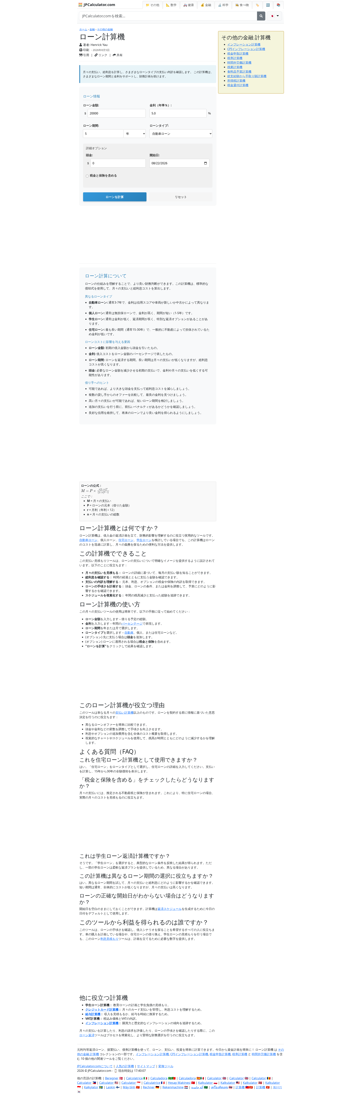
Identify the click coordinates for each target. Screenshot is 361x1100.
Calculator (214, 1078)
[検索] (261, 16)
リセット (181, 197)
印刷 (85, 50)
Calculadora (158, 1078)
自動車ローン (88, 540)
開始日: (155, 155)
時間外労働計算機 (239, 62)
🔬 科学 (223, 5)
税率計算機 (234, 58)
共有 (119, 55)
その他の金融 (105, 29)
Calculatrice (152, 1083)
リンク (102, 55)
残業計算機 (234, 67)
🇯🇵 (273, 15)
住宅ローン (125, 540)
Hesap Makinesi (179, 1083)
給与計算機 (92, 1014)
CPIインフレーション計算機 (246, 49)
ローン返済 (86, 1035)
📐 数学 (171, 5)
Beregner (111, 1078)
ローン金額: (91, 105)
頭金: (89, 155)
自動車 (128, 632)
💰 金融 (206, 5)
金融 (92, 29)
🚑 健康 (188, 5)
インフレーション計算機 (101, 1023)
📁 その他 (152, 5)
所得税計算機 (236, 80)
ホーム (83, 29)
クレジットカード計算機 (101, 1009)
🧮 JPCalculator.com (96, 4)
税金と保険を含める (103, 175)
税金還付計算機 (237, 85)
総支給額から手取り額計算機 (246, 76)
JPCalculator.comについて (95, 1066)
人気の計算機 (125, 1066)
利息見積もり (109, 939)
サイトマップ (146, 1066)
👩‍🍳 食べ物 (242, 5)
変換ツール (165, 1066)
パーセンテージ (132, 623)
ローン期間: (91, 125)
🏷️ (257, 5)
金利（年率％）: (161, 105)
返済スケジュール (170, 909)
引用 (85, 55)
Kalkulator (205, 1083)
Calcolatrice (134, 1078)
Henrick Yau (99, 45)
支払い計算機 (124, 712)
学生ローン (144, 540)
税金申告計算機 (237, 53)
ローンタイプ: (159, 125)
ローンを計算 (115, 197)
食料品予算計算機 (239, 71)
